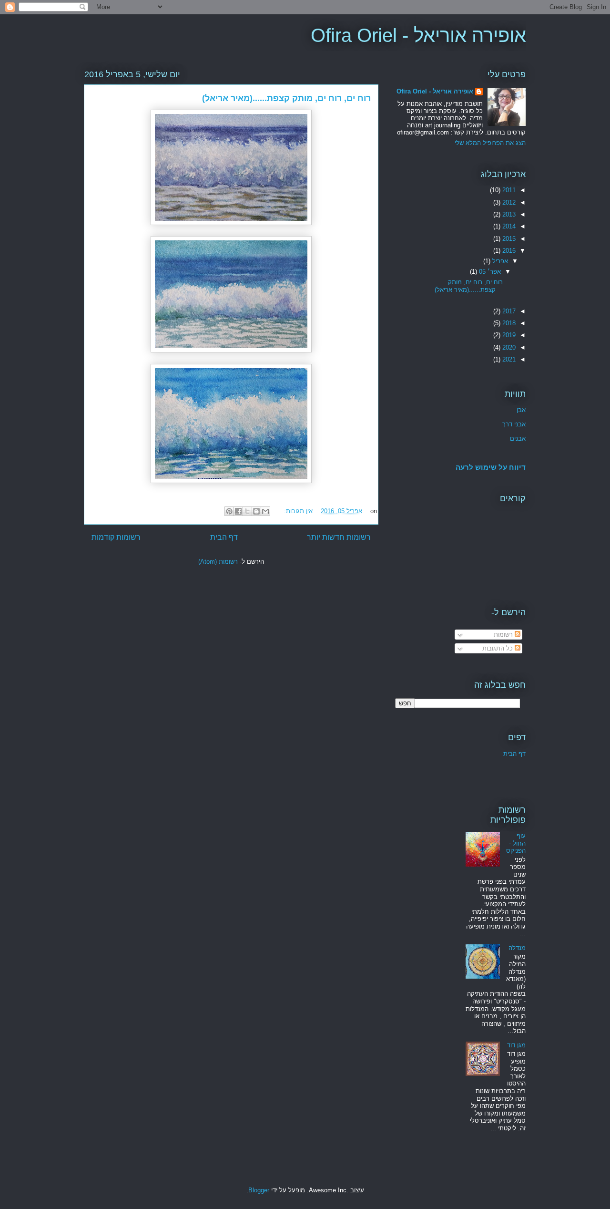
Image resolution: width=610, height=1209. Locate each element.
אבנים (518, 438)
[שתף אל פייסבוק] (238, 511)
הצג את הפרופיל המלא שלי (490, 142)
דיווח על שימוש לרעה (491, 467)
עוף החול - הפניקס (516, 843)
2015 (508, 238)
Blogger (258, 1190)
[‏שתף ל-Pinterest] (229, 511)
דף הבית (224, 537)
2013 (508, 214)
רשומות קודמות (116, 537)
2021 (508, 359)
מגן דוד (516, 1045)
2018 (508, 323)
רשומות (504, 634)
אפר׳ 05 (489, 271)
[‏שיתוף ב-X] (247, 511)
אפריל (499, 261)
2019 (508, 335)
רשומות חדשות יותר (339, 537)
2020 (508, 347)
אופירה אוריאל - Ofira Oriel (418, 35)
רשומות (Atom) (218, 561)
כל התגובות (498, 648)
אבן (521, 409)
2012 (508, 202)
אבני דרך (514, 424)
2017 (508, 311)
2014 (508, 226)
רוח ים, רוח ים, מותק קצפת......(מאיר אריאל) (286, 98)
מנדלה (517, 947)
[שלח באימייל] (265, 511)
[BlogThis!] (256, 511)
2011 (508, 190)
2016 (508, 250)
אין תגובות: (297, 511)
